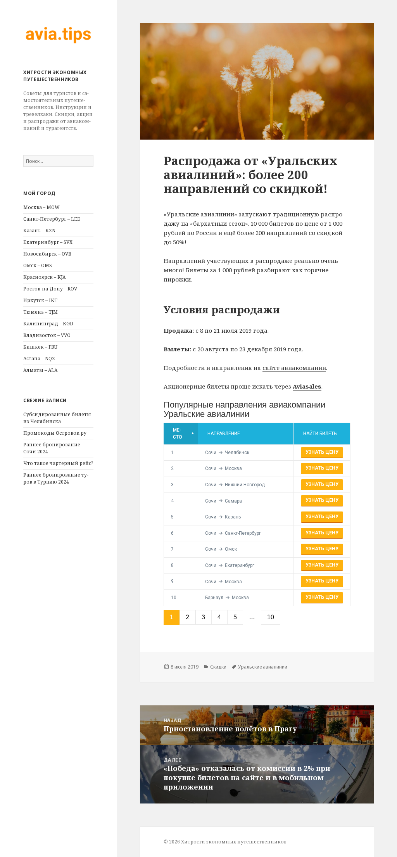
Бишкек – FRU (40, 347)
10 (173, 597)
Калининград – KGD (48, 323)
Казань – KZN (39, 230)
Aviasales (307, 386)
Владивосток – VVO (47, 335)
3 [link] (203, 617)
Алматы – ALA (40, 370)
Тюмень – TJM (40, 312)
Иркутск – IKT (40, 300)
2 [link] (187, 617)
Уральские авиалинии (262, 666)
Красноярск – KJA (44, 277)
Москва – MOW (41, 207)
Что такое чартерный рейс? (58, 463)
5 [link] (235, 617)
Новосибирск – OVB (47, 254)
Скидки (218, 666)
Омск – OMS (37, 265)
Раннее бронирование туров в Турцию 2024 (55, 478)
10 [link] (270, 617)
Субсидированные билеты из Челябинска (57, 418)
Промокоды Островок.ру (54, 433)
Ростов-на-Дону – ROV (50, 288)
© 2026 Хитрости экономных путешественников (225, 841)
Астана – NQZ (39, 358)
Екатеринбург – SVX (47, 242)
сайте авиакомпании (294, 367)
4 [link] (219, 617)
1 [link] (171, 617)
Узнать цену (322, 452)
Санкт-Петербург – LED (52, 219)
